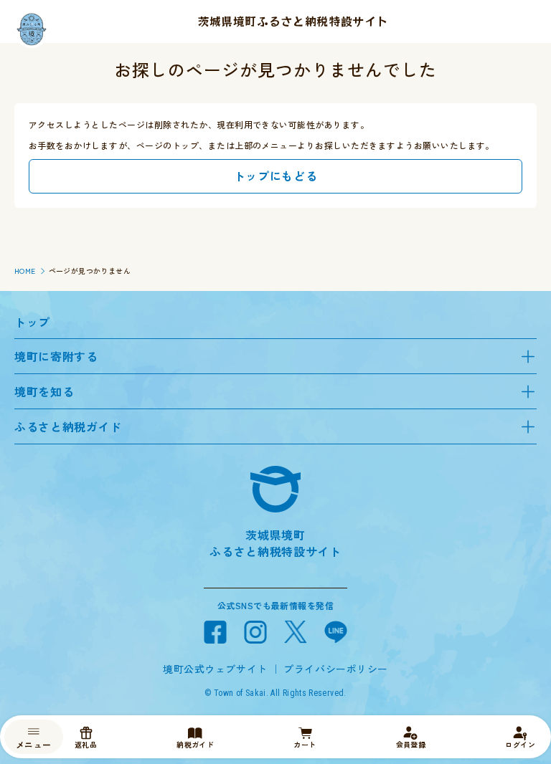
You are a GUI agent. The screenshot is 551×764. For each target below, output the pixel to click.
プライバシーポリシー (335, 669)
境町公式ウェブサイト (215, 669)
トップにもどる (275, 175)
